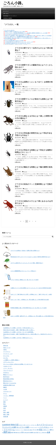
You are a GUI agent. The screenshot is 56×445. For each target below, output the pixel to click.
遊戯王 (5, 387)
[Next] (32, 221)
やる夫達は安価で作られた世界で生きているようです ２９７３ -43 (19, 41)
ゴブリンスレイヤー (8, 362)
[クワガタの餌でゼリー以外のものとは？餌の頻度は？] (8, 52)
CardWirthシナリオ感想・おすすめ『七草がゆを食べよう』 (18, 327)
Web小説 (5, 345)
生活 (4, 410)
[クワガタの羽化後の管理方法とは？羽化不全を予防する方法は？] (8, 137)
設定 (37, 432)
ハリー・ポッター (8, 368)
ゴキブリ (35, 427)
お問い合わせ (5, 13)
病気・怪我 (6, 414)
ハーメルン (44, 427)
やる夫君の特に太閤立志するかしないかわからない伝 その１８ (17, 43)
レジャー (5, 399)
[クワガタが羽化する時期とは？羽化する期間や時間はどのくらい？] (8, 154)
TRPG (5, 349)
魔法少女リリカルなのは (9, 383)
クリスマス (31, 427)
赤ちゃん (40, 432)
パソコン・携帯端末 (8, 395)
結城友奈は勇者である (9, 385)
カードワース (42, 425)
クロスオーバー (7, 391)
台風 (28, 429)
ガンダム (5, 358)
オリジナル (6, 355)
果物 (14, 432)
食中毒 (45, 432)
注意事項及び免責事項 (7, 18)
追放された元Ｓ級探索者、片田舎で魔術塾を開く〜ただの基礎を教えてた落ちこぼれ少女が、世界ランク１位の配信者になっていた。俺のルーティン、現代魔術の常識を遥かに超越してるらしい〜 (27, 36)
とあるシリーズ (7, 366)
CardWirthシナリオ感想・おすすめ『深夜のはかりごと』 (18, 337)
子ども (34, 429)
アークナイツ (6, 351)
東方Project (6, 376)
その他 (5, 389)
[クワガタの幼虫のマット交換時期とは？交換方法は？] (8, 188)
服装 (12, 432)
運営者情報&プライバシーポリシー (10, 15)
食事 (48, 432)
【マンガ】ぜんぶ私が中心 (9, 30)
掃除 (9, 432)
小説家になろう (46, 429)
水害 (20, 432)
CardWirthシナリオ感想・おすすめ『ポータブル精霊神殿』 (18, 332)
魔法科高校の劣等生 (8, 379)
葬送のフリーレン (8, 374)
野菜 (43, 432)
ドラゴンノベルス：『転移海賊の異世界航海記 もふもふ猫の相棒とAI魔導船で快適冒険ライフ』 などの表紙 (26, 32)
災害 (4, 408)
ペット (26, 52)
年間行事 (5, 416)
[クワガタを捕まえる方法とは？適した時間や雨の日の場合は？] (8, 120)
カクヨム (32, 424)
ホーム (4, 8)
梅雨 (17, 432)
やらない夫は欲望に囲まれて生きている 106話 (14, 40)
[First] (20, 221)
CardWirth (6, 425)
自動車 (5, 406)
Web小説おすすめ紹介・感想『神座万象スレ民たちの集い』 (19, 330)
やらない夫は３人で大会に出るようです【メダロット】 (16, 34)
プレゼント (17, 429)
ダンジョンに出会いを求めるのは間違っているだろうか (17, 364)
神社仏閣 (26, 432)
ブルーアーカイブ (8, 370)
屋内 (51, 429)
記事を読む (18, 60)
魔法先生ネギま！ (8, 381)
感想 (5, 432)
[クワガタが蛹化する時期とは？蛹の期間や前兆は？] (8, 171)
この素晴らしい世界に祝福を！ (11, 360)
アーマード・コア (8, 353)
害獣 (4, 402)
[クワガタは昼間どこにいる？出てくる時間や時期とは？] (8, 86)
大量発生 (30, 429)
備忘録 (25, 429)
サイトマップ (5, 11)
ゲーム (5, 393)
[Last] (35, 221)
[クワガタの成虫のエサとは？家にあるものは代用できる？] (8, 205)
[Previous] (23, 221)
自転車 (35, 432)
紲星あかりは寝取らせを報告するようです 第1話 (15, 31)
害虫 (25, 69)
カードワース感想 (23, 427)
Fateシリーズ (6, 347)
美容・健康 (6, 412)
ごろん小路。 (14, 3)
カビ (35, 424)
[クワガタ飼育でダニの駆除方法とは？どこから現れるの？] (8, 69)
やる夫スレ (6, 372)
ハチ (38, 427)
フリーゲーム (9, 430)
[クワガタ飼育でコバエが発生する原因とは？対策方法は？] (8, 103)
